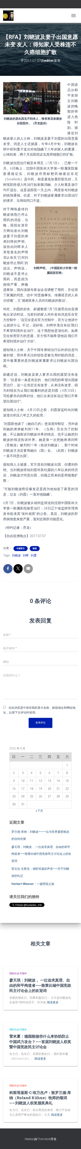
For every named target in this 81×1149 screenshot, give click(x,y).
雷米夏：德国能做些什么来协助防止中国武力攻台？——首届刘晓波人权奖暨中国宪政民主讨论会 (40, 1041)
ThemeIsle (44, 1139)
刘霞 (34, 555)
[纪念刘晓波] (10, 15)
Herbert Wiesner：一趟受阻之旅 (32, 884)
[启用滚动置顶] (73, 1140)
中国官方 (20, 548)
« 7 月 (39, 810)
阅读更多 (53, 1002)
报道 (35, 548)
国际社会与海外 (18, 973)
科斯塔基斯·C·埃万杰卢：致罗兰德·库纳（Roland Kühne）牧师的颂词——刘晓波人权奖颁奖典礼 (40, 1097)
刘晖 (26, 555)
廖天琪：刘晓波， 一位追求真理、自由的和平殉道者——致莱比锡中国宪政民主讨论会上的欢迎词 (41, 853)
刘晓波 (16, 555)
